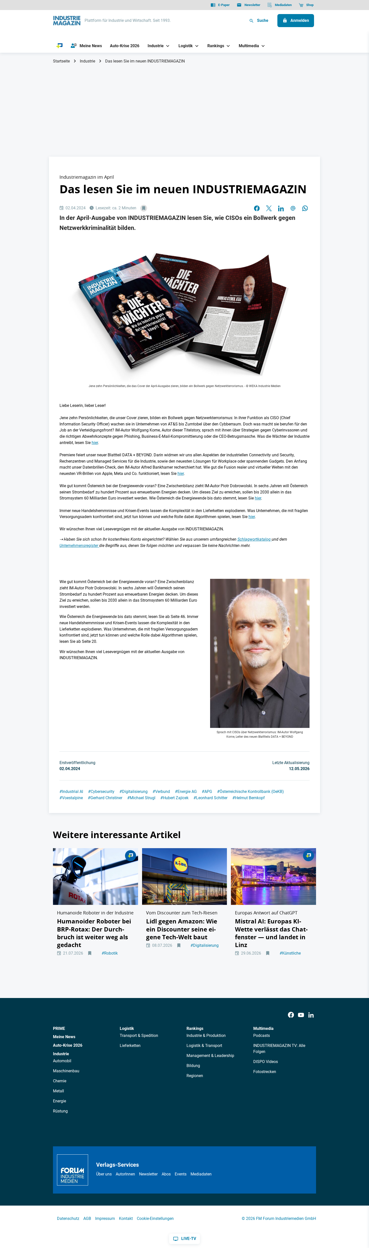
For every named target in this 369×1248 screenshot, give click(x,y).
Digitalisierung (133, 791)
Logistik (127, 1028)
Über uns (104, 1174)
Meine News (64, 1036)
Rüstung (60, 1111)
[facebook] (256, 208)
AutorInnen (125, 1174)
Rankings (195, 1028)
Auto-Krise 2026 (67, 1045)
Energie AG (186, 791)
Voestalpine (71, 797)
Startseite (61, 61)
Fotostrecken (264, 1071)
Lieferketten (130, 1045)
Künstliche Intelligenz (290, 956)
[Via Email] (292, 208)
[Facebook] (291, 1015)
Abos (166, 1174)
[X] (268, 208)
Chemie (59, 1081)
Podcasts (261, 1035)
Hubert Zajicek (174, 797)
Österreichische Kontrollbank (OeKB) (250, 791)
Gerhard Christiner (105, 797)
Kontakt (126, 1218)
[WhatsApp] (305, 208)
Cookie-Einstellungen (155, 1218)
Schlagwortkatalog (254, 539)
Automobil (62, 1060)
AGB (87, 1218)
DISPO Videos (265, 1061)
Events (181, 1174)
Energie (59, 1101)
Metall (58, 1091)
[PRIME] (59, 46)
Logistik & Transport (204, 1045)
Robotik (110, 953)
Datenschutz (68, 1218)
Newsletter (148, 1174)
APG (207, 791)
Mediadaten (201, 1174)
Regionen (195, 1075)
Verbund (161, 791)
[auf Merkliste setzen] (143, 208)
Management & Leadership (210, 1055)
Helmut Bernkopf (248, 797)
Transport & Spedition (139, 1035)
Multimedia (263, 1028)
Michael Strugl (141, 797)
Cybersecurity (101, 791)
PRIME (59, 1028)
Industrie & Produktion (206, 1035)
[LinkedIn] (280, 208)
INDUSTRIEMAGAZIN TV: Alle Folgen (279, 1048)
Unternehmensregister (79, 545)
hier (95, 442)
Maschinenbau (66, 1071)
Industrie (87, 61)
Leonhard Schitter (210, 797)
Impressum (105, 1218)
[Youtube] (301, 1015)
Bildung (193, 1065)
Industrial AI (71, 791)
